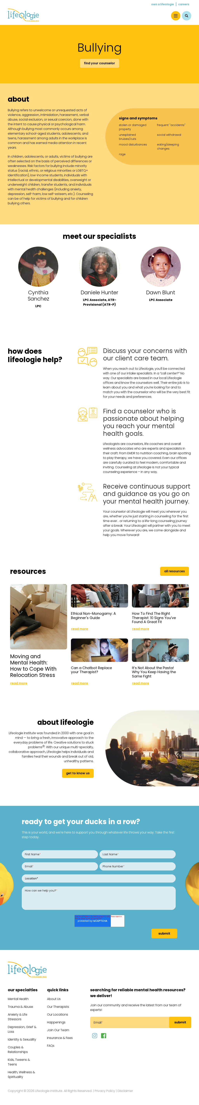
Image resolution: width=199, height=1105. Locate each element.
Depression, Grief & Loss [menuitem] (22, 1029)
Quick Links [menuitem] (57, 990)
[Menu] (176, 15)
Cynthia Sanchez (38, 295)
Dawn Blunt (160, 292)
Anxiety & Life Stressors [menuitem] (17, 1016)
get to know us (78, 773)
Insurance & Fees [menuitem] (60, 1038)
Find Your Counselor (99, 63)
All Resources (174, 571)
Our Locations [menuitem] (57, 1014)
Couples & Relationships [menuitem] (18, 1049)
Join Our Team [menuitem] (58, 1030)
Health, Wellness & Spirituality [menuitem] (21, 1074)
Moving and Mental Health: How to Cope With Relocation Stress (33, 666)
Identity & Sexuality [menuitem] (22, 1039)
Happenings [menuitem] (56, 1022)
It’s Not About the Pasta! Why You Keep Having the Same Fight (154, 672)
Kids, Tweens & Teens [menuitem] (19, 1062)
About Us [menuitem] (54, 999)
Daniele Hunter (99, 292)
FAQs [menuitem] (50, 1045)
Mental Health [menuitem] (18, 999)
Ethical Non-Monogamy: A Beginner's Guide (93, 615)
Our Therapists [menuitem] (58, 1006)
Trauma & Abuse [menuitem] (20, 1006)
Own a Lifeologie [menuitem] (162, 4)
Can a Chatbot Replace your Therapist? (91, 670)
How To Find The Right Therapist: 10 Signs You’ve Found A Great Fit (154, 617)
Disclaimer (125, 1091)
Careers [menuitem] (183, 4)
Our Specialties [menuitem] (23, 990)
